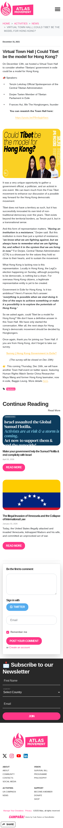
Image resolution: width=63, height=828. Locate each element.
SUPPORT (38, 788)
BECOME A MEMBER (43, 792)
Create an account (19, 647)
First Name (11, 680)
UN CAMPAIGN (9, 792)
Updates (11, 389)
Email (14, 620)
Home (6, 23)
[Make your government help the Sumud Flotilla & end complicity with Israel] (31, 430)
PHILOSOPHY (40, 778)
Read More (54, 410)
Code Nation (37, 817)
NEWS (5, 795)
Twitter (19, 606)
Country (6, 689)
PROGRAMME (40, 774)
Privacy (28, 811)
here (45, 381)
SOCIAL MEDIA (9, 781)
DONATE (38, 795)
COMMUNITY (9, 774)
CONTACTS (8, 778)
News (35, 23)
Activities (20, 23)
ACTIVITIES (8, 788)
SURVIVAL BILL (41, 770)
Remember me (18, 632)
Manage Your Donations (13, 811)
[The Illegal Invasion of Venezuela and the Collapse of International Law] (31, 495)
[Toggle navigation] (57, 9)
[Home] (17, 9)
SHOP (37, 799)
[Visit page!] (5, 756)
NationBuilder (49, 817)
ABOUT (6, 767)
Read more (14, 467)
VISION (37, 767)
